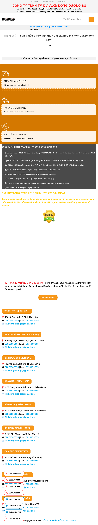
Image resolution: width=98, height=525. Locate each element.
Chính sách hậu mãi (14, 257)
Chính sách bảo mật (14, 252)
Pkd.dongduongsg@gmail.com (20, 324)
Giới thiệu (46, 27)
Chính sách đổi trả (13, 265)
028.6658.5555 (15, 473)
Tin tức (57, 27)
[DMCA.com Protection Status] (49, 216)
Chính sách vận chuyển (16, 248)
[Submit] (91, 19)
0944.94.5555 (14, 493)
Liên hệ (65, 27)
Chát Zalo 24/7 (15, 499)
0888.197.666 (14, 486)
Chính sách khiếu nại (15, 261)
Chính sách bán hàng (15, 238)
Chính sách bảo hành (15, 270)
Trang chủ (36, 27)
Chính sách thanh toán (16, 243)
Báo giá (34, 29)
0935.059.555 (14, 480)
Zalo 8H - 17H (15, 506)
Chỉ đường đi (14, 519)
